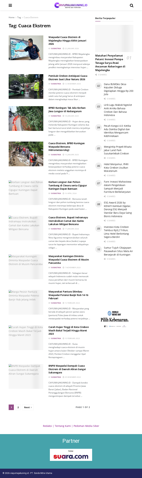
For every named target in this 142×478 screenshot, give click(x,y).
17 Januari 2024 (71, 229)
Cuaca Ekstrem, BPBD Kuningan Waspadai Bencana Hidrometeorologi (66, 147)
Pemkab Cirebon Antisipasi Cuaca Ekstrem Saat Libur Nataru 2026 (67, 77)
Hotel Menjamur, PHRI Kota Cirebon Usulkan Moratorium (116, 168)
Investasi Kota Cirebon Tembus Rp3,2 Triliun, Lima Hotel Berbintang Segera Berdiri (116, 232)
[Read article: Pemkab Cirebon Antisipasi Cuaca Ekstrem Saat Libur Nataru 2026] (26, 86)
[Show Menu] (10, 5)
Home (12, 17)
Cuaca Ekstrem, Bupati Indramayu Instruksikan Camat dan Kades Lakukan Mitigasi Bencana (68, 221)
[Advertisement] (114, 285)
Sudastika (56, 48)
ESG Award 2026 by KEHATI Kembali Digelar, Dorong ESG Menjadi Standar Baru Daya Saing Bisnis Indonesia (118, 209)
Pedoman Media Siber (86, 426)
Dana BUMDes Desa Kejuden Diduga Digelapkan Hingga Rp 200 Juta (118, 89)
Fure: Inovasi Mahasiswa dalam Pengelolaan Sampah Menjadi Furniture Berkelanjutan (117, 186)
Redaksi (47, 426)
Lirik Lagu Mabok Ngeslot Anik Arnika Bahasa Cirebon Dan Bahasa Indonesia (118, 110)
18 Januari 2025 (71, 116)
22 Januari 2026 (71, 48)
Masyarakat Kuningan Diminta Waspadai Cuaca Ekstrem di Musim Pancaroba (68, 259)
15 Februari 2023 (72, 303)
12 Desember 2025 (72, 83)
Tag (19, 17)
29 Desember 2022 (72, 377)
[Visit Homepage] (71, 5)
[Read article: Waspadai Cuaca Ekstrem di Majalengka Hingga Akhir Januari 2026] (26, 47)
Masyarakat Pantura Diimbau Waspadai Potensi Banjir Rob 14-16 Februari (68, 295)
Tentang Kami (63, 426)
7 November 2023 (72, 267)
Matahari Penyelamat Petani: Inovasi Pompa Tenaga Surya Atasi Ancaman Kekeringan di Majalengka (110, 63)
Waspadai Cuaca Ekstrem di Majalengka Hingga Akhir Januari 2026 (67, 40)
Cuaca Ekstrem (31, 17)
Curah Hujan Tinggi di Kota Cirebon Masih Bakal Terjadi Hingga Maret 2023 (68, 330)
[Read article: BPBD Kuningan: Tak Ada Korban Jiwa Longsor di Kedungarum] (26, 118)
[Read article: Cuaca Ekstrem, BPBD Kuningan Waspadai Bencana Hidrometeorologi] (26, 154)
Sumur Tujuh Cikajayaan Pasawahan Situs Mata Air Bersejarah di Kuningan (118, 251)
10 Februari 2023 (72, 338)
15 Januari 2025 (71, 154)
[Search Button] (131, 5)
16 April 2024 (70, 193)
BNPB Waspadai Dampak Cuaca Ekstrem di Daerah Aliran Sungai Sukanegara (67, 369)
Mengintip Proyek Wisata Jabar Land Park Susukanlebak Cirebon (118, 150)
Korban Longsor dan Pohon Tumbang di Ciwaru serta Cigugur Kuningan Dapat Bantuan (67, 185)
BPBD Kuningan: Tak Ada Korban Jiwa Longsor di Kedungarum (67, 109)
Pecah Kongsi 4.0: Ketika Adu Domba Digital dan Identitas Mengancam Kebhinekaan (117, 131)
